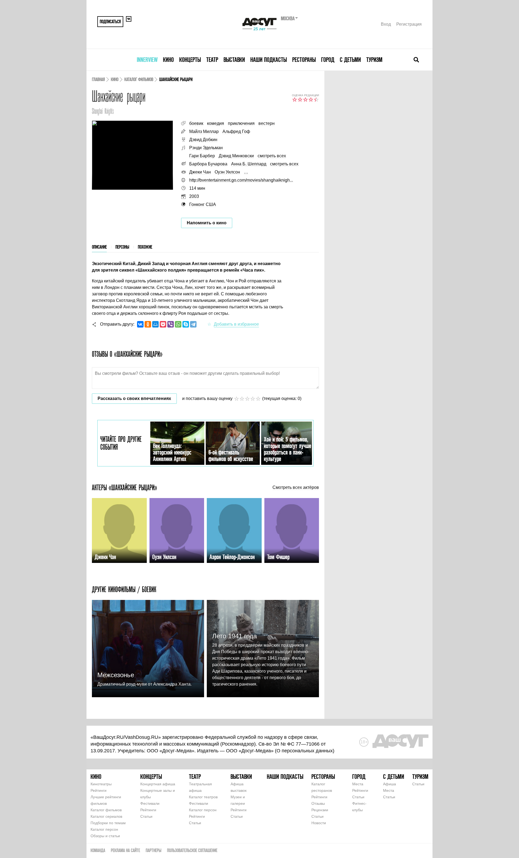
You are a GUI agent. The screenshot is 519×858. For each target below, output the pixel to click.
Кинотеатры (101, 784)
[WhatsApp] (178, 324)
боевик (196, 123)
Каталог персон (104, 829)
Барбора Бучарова (208, 164)
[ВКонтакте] (140, 324)
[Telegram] (193, 324)
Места (357, 784)
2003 (194, 196)
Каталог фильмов (138, 79)
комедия (215, 123)
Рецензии (319, 810)
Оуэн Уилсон (227, 172)
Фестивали (149, 803)
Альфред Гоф (236, 131)
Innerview (147, 59)
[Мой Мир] (155, 324)
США (211, 204)
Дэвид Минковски (236, 155)
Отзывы (318, 803)
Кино (168, 59)
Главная (98, 79)
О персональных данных (305, 750)
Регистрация (409, 24)
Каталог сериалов (106, 816)
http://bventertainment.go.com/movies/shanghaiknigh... (241, 180)
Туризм (374, 59)
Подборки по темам (108, 823)
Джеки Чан (200, 172)
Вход (386, 24)
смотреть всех (272, 155)
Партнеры (153, 850)
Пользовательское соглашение (192, 850)
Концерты (190, 59)
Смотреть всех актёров (295, 487)
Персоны (122, 246)
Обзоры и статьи (105, 836)
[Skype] (185, 324)
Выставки (234, 59)
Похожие (145, 246)
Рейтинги (99, 790)
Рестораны (304, 59)
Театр (212, 59)
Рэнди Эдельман (206, 147)
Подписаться (110, 21)
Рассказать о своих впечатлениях (134, 398)
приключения (241, 123)
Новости (318, 823)
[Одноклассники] (148, 324)
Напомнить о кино (207, 223)
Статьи (146, 816)
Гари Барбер (202, 155)
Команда (98, 850)
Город (327, 59)
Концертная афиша (157, 784)
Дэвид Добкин (203, 139)
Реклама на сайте (125, 850)
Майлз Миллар (204, 131)
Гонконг (197, 204)
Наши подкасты (268, 59)
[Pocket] (163, 324)
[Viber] (170, 324)
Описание (99, 246)
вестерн (266, 123)
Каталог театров (203, 797)
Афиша (389, 784)
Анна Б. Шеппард (248, 164)
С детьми (350, 59)
